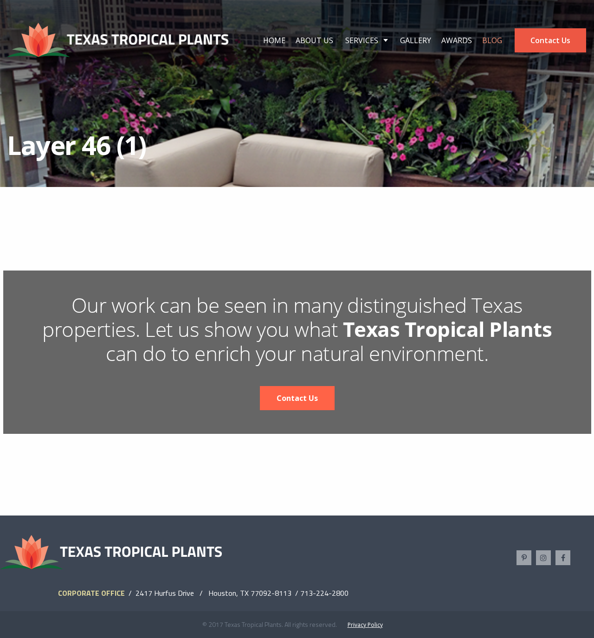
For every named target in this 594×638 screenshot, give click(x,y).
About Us (314, 40)
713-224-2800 (324, 593)
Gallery (415, 40)
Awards (456, 40)
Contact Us (550, 40)
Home (274, 40)
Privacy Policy (365, 625)
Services (361, 40)
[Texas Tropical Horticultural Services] (118, 39)
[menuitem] (274, 40)
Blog (492, 40)
